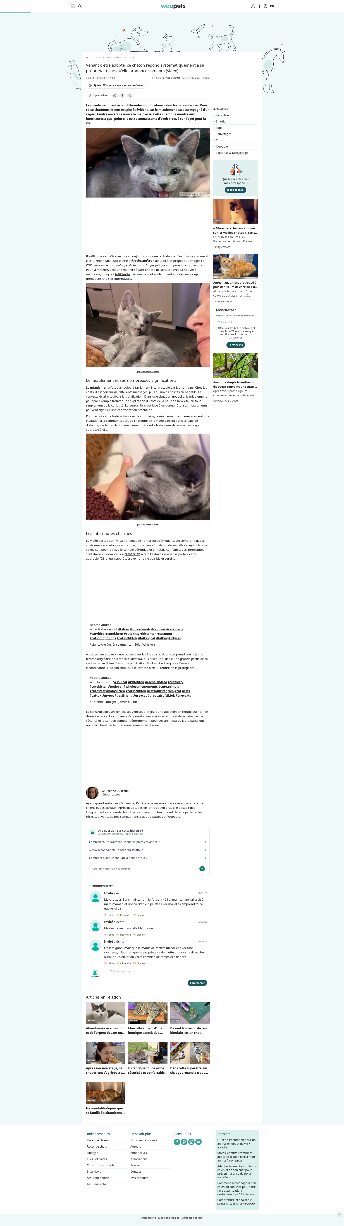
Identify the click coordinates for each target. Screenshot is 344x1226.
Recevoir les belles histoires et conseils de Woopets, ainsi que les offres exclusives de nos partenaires (236, 332)
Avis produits (139, 1178)
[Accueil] (173, 6)
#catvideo (97, 634)
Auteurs (135, 1146)
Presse (135, 1165)
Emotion (221, 121)
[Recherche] (80, 6)
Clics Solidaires (97, 1159)
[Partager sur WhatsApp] (115, 96)
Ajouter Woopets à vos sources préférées (118, 85)
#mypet (108, 695)
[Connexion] (253, 6)
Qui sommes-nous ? (143, 1140)
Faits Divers (223, 115)
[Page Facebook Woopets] (259, 6)
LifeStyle (92, 1153)
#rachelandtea (156, 682)
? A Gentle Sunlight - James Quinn (113, 702)
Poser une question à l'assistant (111, 869)
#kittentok (148, 634)
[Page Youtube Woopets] (272, 6)
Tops (219, 128)
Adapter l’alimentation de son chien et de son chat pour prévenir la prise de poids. (237, 1171)
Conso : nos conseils (100, 1165)
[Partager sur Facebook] (122, 96)
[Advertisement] (148, 754)
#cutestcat (98, 691)
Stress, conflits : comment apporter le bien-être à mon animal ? (236, 1156)
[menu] (73, 6)
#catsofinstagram (160, 691)
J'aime (111, 915)
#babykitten (115, 691)
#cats (186, 691)
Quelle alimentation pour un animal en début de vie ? (236, 1143)
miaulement (99, 387)
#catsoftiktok (127, 638)
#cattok (95, 695)
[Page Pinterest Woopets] (184, 1142)
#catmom (164, 634)
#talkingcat (146, 638)
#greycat (140, 695)
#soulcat (120, 682)
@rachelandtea (141, 261)
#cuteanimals (140, 629)
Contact (135, 1172)
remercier (132, 554)
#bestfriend (123, 695)
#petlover (115, 686)
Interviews (94, 1172)
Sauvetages (223, 134)
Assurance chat (97, 1184)
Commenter (197, 983)
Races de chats (97, 1146)
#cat (178, 691)
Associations (138, 1159)
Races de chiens (97, 1140)
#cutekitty (132, 634)
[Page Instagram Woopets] (265, 6)
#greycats (183, 695)
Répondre (125, 915)
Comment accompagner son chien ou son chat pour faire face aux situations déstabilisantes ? (236, 1188)
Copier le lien (100, 95)
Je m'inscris (236, 345)
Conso (220, 140)
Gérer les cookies (192, 1217)
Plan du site (148, 1217)
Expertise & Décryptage (232, 153)
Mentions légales (168, 1217)
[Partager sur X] (130, 96)
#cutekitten (114, 634)
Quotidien (223, 146)
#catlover (158, 629)
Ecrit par (166, 78)
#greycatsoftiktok (161, 695)
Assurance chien (98, 1178)
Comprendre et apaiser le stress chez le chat (236, 1202)
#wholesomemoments (141, 686)
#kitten (123, 629)
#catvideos (174, 629)
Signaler (140, 915)
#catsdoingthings (103, 638)
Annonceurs (138, 1153)
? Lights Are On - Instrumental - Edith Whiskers (123, 644)
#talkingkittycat (168, 638)
